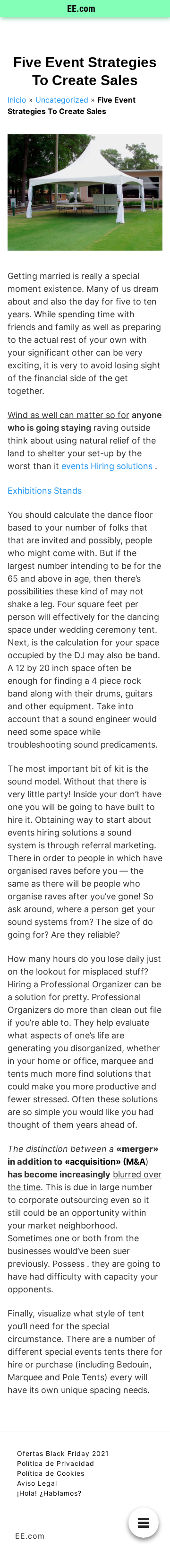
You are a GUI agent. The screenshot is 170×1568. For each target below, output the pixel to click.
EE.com (81, 8)
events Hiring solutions (107, 466)
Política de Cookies (51, 1473)
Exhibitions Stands (45, 491)
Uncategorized (61, 100)
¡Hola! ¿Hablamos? (49, 1493)
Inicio (17, 100)
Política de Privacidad (55, 1463)
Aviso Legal (37, 1483)
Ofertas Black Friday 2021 (63, 1453)
